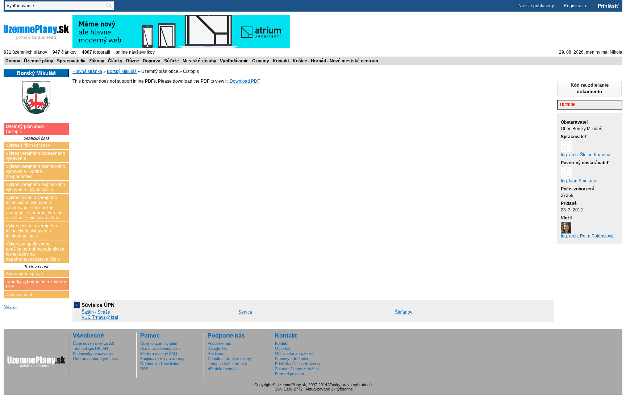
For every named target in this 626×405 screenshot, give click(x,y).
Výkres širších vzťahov (28, 145)
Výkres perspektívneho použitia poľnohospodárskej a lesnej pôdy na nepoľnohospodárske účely (35, 251)
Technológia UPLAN (90, 348)
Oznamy (260, 60)
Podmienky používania (93, 353)
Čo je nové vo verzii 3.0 (93, 343)
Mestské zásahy (199, 60)
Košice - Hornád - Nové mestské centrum (335, 60)
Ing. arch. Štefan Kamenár (586, 154)
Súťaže (171, 60)
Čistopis (25, 129)
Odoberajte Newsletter (160, 363)
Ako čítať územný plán (160, 348)
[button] (589, 88)
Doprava (151, 60)
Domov (12, 60)
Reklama (215, 353)
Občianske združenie (294, 353)
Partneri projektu (289, 374)
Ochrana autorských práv (95, 358)
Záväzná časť (19, 294)
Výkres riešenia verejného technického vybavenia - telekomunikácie (31, 231)
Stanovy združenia (291, 358)
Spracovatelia (71, 60)
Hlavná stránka (87, 71)
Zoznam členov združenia (298, 369)
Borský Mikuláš (122, 71)
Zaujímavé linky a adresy (162, 358)
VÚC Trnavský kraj (100, 317)
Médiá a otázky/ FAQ (158, 353)
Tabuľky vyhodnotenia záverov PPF (36, 284)
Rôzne (132, 60)
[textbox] (56, 5)
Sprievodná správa (24, 273)
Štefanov (403, 312)
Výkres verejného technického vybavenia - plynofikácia (35, 187)
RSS (144, 369)
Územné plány (38, 60)
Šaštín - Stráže (96, 312)
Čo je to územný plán (158, 343)
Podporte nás (219, 343)
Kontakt (281, 60)
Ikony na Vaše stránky (227, 363)
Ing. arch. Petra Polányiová (587, 236)
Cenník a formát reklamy (229, 358)
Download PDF (245, 81)
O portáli (282, 348)
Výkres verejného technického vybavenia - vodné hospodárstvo (35, 171)
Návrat (10, 306)
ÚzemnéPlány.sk (21, 17)
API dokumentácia (223, 369)
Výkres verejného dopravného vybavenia (35, 156)
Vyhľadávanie (234, 60)
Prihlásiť (608, 6)
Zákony (96, 60)
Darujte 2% (217, 348)
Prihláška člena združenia (297, 363)
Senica (245, 312)
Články (115, 60)
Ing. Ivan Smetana (578, 180)
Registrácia (575, 5)
